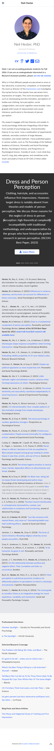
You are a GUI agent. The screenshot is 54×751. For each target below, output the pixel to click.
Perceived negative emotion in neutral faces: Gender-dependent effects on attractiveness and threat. (26, 468)
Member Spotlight (10, 627)
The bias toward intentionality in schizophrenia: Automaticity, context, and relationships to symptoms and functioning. (26, 505)
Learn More (29, 252)
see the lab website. (42, 76)
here (47, 487)
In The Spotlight (9, 636)
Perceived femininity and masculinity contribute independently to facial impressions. (26, 391)
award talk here (23, 332)
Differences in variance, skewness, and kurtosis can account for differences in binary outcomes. (26, 294)
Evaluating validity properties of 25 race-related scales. (26, 356)
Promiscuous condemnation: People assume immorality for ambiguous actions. (27, 434)
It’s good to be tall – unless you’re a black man (22, 659)
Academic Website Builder (30, 744)
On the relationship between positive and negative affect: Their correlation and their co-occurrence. (23, 566)
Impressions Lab (33, 89)
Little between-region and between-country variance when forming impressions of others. (25, 379)
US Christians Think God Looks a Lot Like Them (22, 688)
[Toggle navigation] (3, 3)
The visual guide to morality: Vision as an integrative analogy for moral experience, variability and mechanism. (26, 593)
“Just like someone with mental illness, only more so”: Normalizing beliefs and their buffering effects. (25, 520)
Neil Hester (27, 3)
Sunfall (5, 162)
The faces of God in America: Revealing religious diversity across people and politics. (25, 536)
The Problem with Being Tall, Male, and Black (21, 650)
